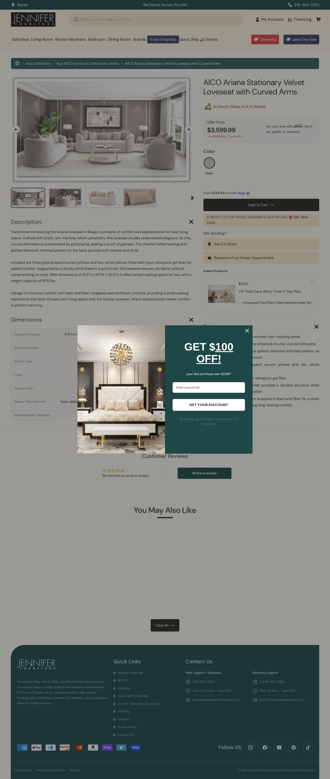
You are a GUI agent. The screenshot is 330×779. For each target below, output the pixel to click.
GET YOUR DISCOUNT (208, 404)
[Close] (247, 330)
